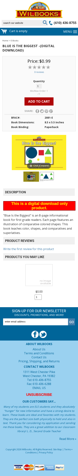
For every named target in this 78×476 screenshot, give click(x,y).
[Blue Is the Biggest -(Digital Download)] (31, 177)
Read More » (67, 439)
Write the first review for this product (28, 249)
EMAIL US (39, 388)
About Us (39, 349)
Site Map (57, 449)
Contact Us (39, 357)
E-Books (14, 40)
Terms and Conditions (39, 353)
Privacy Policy (46, 452)
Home (5, 40)
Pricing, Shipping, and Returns (39, 361)
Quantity (39, 81)
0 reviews (39, 72)
